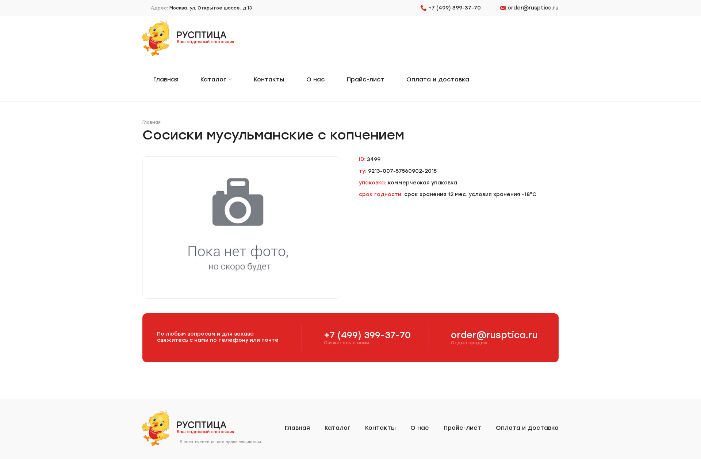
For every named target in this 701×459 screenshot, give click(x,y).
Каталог (214, 79)
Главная (166, 79)
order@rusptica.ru (533, 8)
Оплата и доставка (437, 79)
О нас (315, 79)
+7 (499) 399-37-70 (454, 8)
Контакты (269, 79)
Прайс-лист (365, 79)
